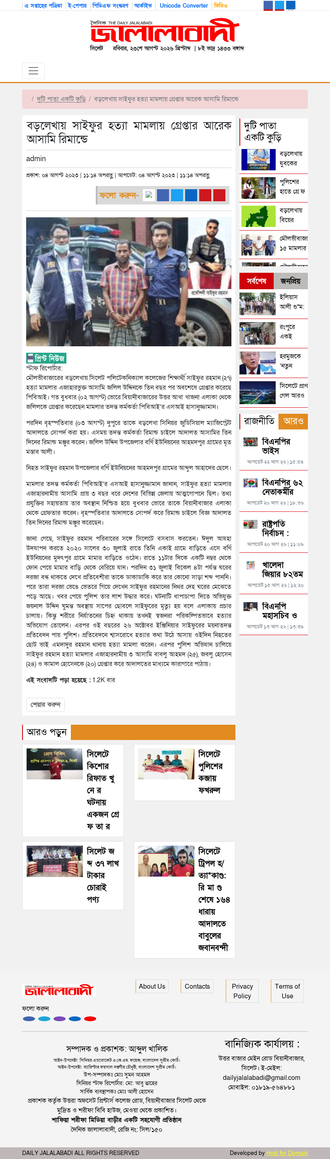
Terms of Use (287, 991)
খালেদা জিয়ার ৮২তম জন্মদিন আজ (282, 574)
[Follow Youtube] (90, 1018)
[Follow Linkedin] (75, 1018)
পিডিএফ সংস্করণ (110, 6)
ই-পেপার (77, 6)
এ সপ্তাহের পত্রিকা (43, 6)
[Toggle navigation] (33, 71)
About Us (152, 986)
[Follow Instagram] (44, 1018)
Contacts (197, 986)
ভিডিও (220, 6)
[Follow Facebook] (29, 1018)
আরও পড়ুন (47, 732)
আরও (294, 421)
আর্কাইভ (143, 6)
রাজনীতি (259, 421)
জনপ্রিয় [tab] (291, 281)
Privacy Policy (242, 991)
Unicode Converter (183, 6)
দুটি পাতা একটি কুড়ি (61, 99)
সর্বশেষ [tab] (256, 281)
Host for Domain (287, 1153)
